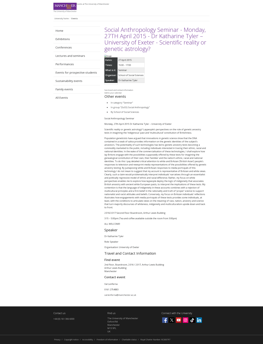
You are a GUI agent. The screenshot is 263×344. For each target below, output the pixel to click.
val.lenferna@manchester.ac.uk (120, 295)
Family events (64, 89)
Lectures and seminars (70, 56)
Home (59, 31)
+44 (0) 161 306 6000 (63, 318)
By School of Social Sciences (125, 112)
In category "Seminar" (122, 102)
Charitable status (129, 339)
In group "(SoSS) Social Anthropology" (130, 107)
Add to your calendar (113, 93)
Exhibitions (62, 39)
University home (61, 18)
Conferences (63, 47)
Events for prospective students (76, 72)
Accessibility (87, 339)
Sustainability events (68, 81)
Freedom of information (107, 339)
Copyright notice (71, 339)
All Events (61, 98)
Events (93, 4)
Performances (64, 64)
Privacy (57, 339)
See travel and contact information (118, 90)
